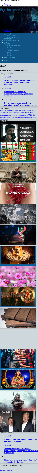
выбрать (2, 115)
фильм (6, 119)
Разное (7, 44)
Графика (10, 54)
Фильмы (10, 49)
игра (6, 115)
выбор (31, 112)
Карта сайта (11, 35)
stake (5, 110)
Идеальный (18, 110)
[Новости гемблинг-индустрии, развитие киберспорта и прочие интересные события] (18, 369)
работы (29, 117)
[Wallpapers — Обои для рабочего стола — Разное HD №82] (18, 348)
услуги (2, 119)
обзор (31, 114)
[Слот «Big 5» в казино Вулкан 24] (18, 162)
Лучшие (23, 110)
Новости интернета (14, 45)
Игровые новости (11, 40)
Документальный (13, 50)
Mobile (9, 52)
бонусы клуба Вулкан (22, 112)
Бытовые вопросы (11, 57)
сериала (33, 117)
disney (1, 110)
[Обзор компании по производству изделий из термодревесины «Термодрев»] (18, 327)
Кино (6, 42)
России (29, 110)
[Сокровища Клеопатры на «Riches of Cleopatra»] (18, 390)
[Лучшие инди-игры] (18, 224)
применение (23, 117)
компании (25, 115)
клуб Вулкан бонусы (16, 115)
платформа (11, 117)
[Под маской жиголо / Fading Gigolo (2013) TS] (18, 203)
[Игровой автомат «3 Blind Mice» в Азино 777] (18, 265)
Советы (2, 112)
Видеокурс (11, 110)
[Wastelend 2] (18, 307)
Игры (9, 47)
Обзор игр (8, 39)
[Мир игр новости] (12, 26)
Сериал (33, 110)
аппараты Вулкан (9, 112)
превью (17, 117)
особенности (4, 117)
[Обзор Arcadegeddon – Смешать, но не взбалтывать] (18, 245)
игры (9, 115)
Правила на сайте (13, 37)
